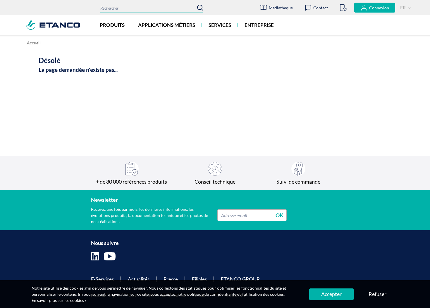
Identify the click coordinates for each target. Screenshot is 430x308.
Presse (171, 279)
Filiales (199, 279)
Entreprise (259, 25)
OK (279, 215)
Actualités (138, 279)
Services (220, 25)
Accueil (34, 42)
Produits (112, 25)
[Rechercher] (200, 7)
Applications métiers (166, 25)
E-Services (102, 279)
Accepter (331, 294)
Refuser (377, 294)
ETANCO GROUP (240, 279)
